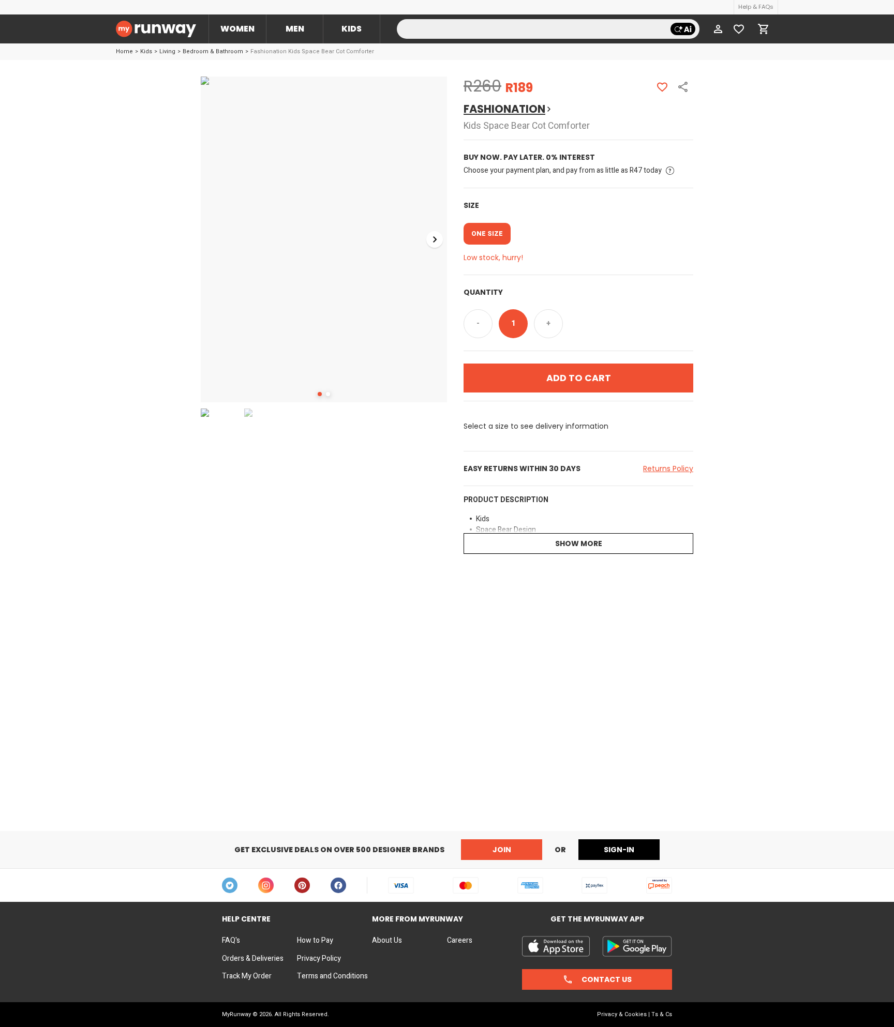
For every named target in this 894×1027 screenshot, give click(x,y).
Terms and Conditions (332, 976)
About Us (387, 940)
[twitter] (229, 885)
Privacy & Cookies (622, 1014)
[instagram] (266, 885)
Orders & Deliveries (253, 958)
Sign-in (619, 849)
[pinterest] (302, 885)
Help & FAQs (755, 7)
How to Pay (315, 940)
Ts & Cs (661, 1014)
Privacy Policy (319, 958)
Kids (351, 29)
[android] (637, 946)
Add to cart (578, 378)
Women (237, 29)
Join (502, 849)
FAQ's (231, 940)
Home (124, 51)
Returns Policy (668, 468)
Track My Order (247, 976)
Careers (459, 940)
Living (167, 51)
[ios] (556, 946)
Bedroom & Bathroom (213, 51)
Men (295, 29)
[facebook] (338, 885)
